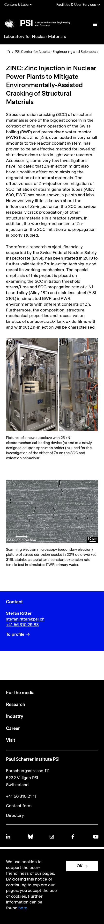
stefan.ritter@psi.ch (25, 619)
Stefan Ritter (19, 613)
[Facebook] (73, 836)
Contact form (19, 805)
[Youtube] (95, 836)
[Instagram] (52, 836)
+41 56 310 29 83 (22, 624)
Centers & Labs (16, 5)
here (22, 907)
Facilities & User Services (76, 5)
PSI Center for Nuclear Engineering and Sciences (55, 51)
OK (79, 865)
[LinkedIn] (8, 836)
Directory (15, 815)
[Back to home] (37, 23)
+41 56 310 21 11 (21, 796)
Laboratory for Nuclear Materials (35, 36)
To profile (15, 634)
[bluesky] (30, 836)
